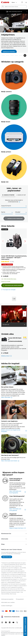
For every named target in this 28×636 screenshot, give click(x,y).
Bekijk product (5, 356)
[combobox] (14, 6)
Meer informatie (5, 397)
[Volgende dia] (26, 23)
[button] (3, 55)
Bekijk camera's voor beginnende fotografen (10, 430)
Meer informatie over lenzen (9, 460)
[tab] (8, 195)
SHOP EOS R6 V (7, 49)
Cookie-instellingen (6, 605)
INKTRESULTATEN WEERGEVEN (15, 218)
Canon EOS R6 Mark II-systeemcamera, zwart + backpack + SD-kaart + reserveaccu (14, 257)
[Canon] (5, 2)
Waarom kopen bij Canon (16, 528)
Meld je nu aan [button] (7, 556)
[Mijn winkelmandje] (22, 2)
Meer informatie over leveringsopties (15, 491)
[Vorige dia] (1, 23)
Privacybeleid (20, 599)
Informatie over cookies (8, 602)
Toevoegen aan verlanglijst (9, 289)
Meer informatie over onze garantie (15, 509)
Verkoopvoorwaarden (7, 599)
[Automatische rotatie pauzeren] (25, 55)
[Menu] (26, 2)
